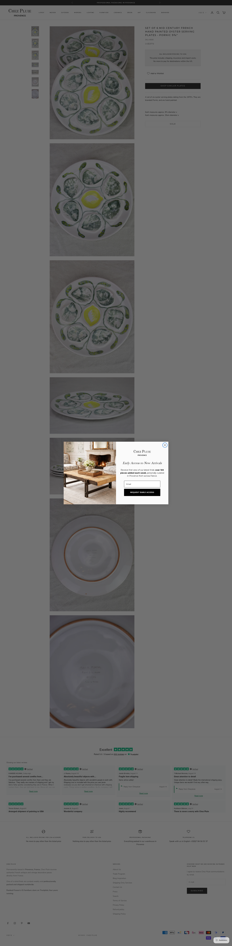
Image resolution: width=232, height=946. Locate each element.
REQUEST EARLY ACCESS (142, 492)
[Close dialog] (165, 445)
